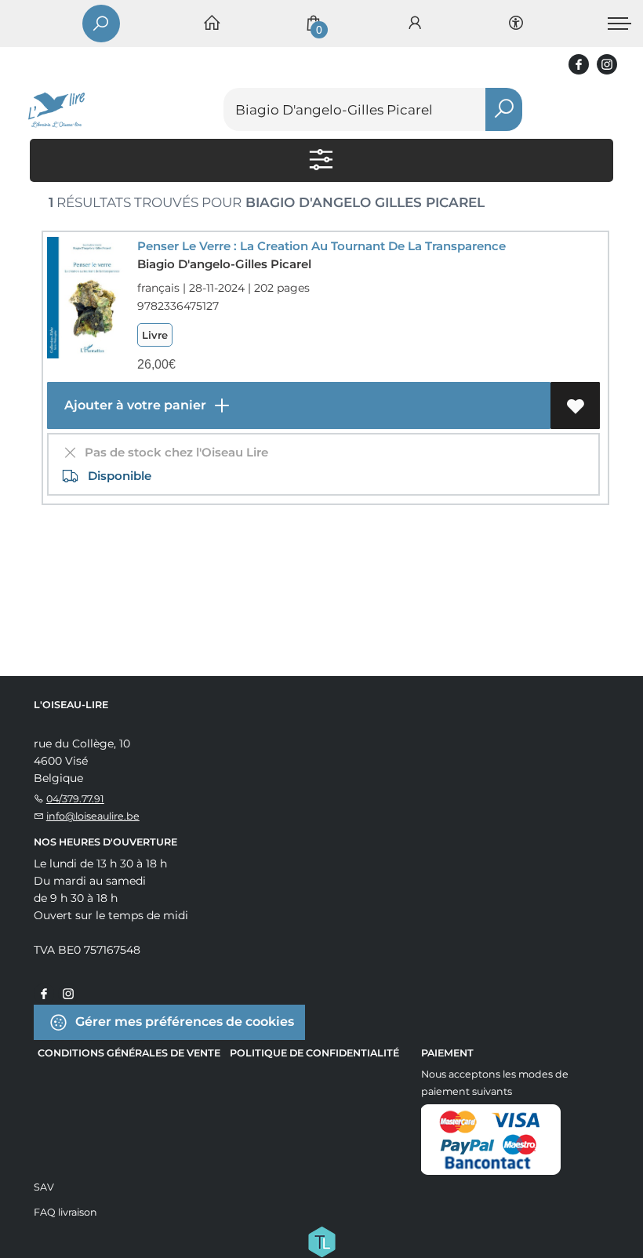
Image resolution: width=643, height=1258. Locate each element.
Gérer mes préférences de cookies (183, 1021)
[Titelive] (321, 1241)
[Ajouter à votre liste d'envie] (575, 405)
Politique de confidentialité (314, 1053)
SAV (44, 1187)
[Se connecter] (414, 24)
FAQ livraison (65, 1212)
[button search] (503, 109)
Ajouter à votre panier (133, 405)
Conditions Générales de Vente (129, 1053)
